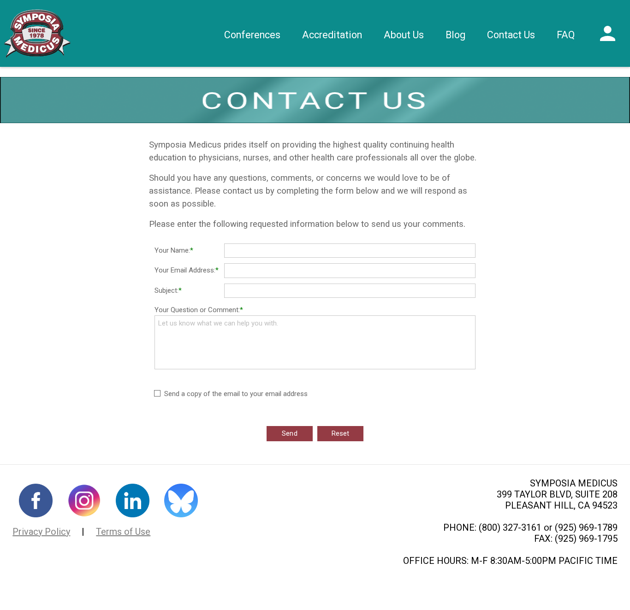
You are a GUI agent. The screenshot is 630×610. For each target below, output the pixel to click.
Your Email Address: (185, 270)
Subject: (166, 290)
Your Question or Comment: (197, 310)
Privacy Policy (41, 531)
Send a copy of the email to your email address (236, 394)
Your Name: (172, 250)
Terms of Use (123, 531)
